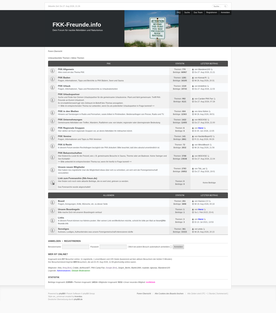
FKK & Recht (65, 144)
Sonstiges (63, 229)
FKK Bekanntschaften (70, 153)
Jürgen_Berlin (124, 268)
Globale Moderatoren (81, 271)
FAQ (178, 12)
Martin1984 (136, 268)
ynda (200, 229)
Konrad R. (202, 78)
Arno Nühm (203, 111)
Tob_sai (201, 168)
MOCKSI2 (202, 120)
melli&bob (150, 282)
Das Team (198, 12)
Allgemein (108, 195)
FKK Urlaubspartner (69, 94)
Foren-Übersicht (55, 51)
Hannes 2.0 (203, 201)
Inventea (78, 296)
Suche (187, 12)
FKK (109, 64)
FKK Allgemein (66, 69)
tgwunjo (153, 268)
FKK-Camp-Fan (98, 268)
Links (61, 217)
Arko (60, 268)
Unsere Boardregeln (69, 209)
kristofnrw (202, 86)
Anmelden (225, 12)
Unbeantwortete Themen (59, 58)
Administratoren (64, 271)
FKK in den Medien (68, 111)
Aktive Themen (77, 58)
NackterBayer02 (205, 136)
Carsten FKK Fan (205, 99)
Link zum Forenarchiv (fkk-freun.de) (77, 178)
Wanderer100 (204, 69)
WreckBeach (203, 145)
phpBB (62, 293)
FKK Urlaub (64, 86)
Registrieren (211, 12)
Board (61, 201)
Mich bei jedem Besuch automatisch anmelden (149, 247)
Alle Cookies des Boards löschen (169, 293)
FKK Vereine (64, 136)
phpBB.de (78, 299)
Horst (200, 128)
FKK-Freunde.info (77, 24)
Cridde (76, 268)
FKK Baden (64, 77)
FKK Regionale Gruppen (71, 128)
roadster (145, 268)
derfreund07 (85, 268)
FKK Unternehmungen (70, 119)
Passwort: (94, 247)
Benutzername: (54, 247)
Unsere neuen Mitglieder (71, 167)
